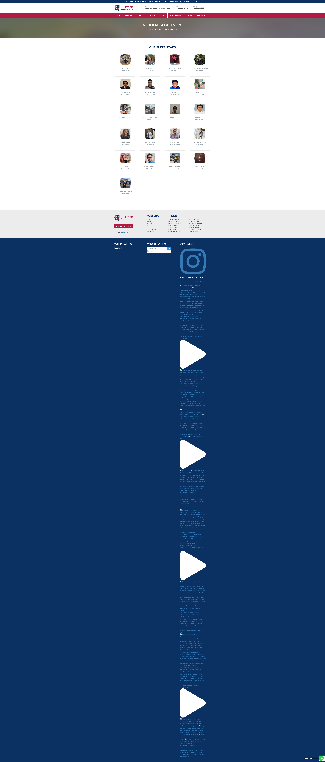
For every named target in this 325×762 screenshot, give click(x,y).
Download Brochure (123, 226)
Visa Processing (172, 227)
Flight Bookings (173, 229)
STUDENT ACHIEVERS (176, 15)
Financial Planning (173, 225)
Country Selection (173, 219)
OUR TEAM (161, 15)
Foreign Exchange (194, 231)
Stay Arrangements (174, 231)
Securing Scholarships (196, 223)
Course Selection (194, 219)
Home (118, 15)
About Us (128, 15)
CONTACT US (201, 15)
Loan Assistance (194, 225)
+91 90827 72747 (182, 8)
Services (139, 15)
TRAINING (150, 15)
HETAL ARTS (124, 232)
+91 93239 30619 (199, 8)
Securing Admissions (195, 229)
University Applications (175, 223)
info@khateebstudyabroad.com (157, 8)
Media (149, 227)
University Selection (174, 221)
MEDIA (190, 15)
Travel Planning (194, 227)
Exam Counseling (194, 221)
